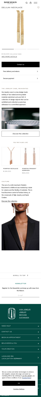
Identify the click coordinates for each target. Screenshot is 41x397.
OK (19, 383)
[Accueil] (11, 313)
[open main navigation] (36, 3)
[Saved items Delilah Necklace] (38, 7)
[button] (20, 299)
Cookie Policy (26, 378)
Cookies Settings (18, 389)
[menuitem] (31, 3)
